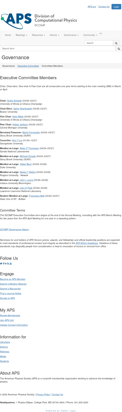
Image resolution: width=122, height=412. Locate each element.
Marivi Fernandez (31, 132)
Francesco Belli (36, 195)
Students (4, 361)
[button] (21, 35)
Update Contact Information (14, 324)
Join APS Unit (7, 320)
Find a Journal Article (10, 293)
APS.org (92, 6)
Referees (4, 351)
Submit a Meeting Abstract (13, 283)
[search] (116, 43)
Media (3, 356)
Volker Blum (26, 164)
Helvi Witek (18, 116)
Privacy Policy (43, 394)
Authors (4, 346)
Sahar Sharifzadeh (22, 108)
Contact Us (103, 6)
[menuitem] (92, 6)
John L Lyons (26, 179)
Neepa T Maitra (28, 172)
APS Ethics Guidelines (87, 243)
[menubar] (99, 6)
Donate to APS (7, 298)
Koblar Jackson (20, 124)
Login (116, 6)
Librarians (5, 342)
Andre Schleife (14, 100)
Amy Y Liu (17, 140)
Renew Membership (10, 315)
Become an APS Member (12, 279)
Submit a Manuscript (10, 288)
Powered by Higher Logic (61, 410)
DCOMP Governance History (14, 229)
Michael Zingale (28, 156)
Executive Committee (28, 65)
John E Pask (26, 187)
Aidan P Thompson (29, 148)
